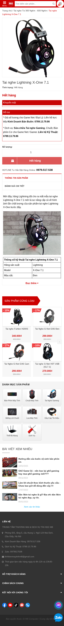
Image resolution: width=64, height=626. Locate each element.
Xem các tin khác (32, 507)
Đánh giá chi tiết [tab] (14, 186)
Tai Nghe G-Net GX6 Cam (16, 364)
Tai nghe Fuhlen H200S (17, 329)
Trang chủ (7, 10)
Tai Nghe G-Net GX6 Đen (47, 329)
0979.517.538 (44, 169)
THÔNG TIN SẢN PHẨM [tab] (16, 178)
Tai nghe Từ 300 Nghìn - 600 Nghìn (30, 10)
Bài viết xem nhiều (17, 449)
